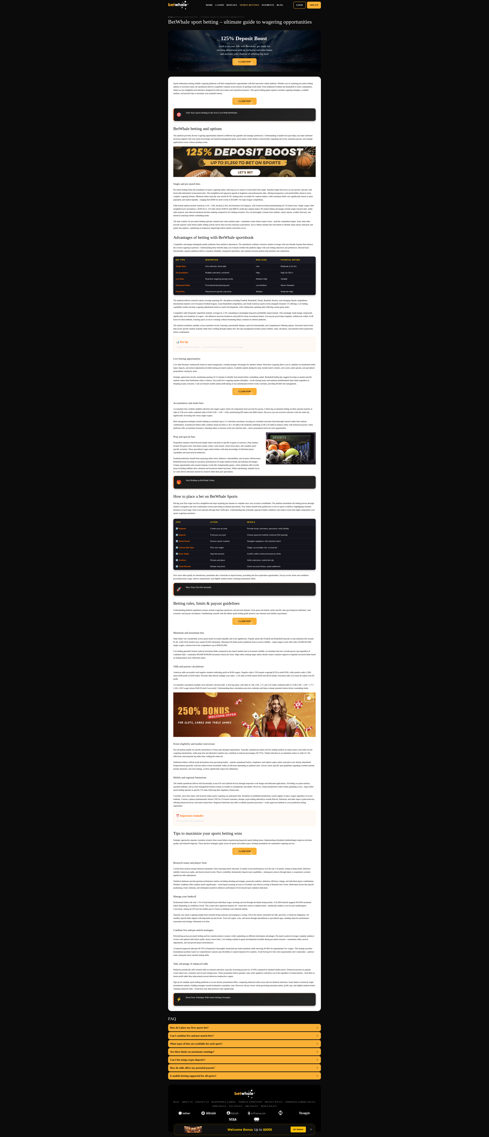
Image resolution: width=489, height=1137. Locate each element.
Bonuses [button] (232, 5)
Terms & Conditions (250, 1102)
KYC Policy (235, 1106)
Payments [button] (268, 5)
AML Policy (251, 1106)
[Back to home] (178, 5)
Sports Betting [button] (249, 5)
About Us (187, 1102)
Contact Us (202, 1102)
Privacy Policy (274, 1102)
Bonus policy (269, 1106)
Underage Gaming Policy (300, 1102)
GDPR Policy (219, 1106)
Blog (176, 1102)
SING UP (314, 5)
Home (209, 5)
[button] (244, 1027)
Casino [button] (219, 5)
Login (299, 5)
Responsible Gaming (224, 1102)
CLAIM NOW (244, 62)
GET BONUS (298, 1129)
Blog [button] (280, 5)
